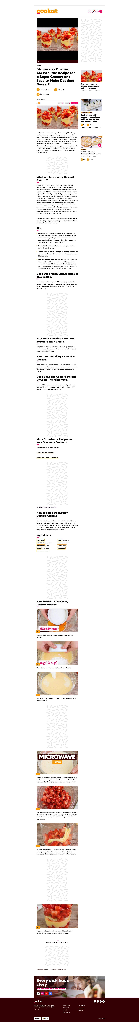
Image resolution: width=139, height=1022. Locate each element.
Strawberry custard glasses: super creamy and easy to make (90, 86)
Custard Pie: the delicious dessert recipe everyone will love (91, 154)
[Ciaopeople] (101, 1018)
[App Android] (45, 1018)
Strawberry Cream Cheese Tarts (47, 458)
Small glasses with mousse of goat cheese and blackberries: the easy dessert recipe (90, 118)
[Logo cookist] (47, 11)
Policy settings (66, 1012)
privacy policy (66, 1005)
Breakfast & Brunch (41, 969)
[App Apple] (37, 1018)
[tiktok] (38, 993)
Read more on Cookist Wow (57, 942)
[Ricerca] (89, 11)
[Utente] (97, 11)
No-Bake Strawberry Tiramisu (47, 507)
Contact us (65, 1010)
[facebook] (50, 993)
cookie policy (66, 1007)
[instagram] (42, 993)
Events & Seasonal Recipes (59, 969)
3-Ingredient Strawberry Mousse (48, 447)
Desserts (49, 969)
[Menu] (100, 11)
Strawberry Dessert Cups (45, 452)
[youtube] (46, 993)
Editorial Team (41, 99)
